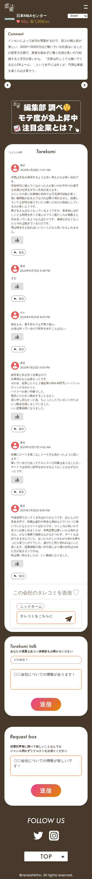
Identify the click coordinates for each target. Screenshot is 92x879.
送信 (46, 704)
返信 (21, 252)
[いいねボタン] (17, 240)
